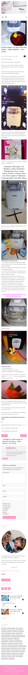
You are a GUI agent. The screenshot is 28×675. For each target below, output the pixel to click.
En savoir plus (14, 567)
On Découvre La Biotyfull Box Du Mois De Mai (16, 610)
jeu (20, 648)
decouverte (18, 641)
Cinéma (22, 671)
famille (4, 646)
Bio (10, 671)
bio (3, 633)
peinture (9, 653)
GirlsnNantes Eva (11, 448)
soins (13, 656)
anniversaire (11, 628)
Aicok (2, 68)
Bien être (17, 670)
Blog (3, 54)
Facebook (24, 425)
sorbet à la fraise (11, 376)
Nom (4, 485)
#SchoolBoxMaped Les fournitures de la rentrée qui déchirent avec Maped (24, 435)
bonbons (8, 633)
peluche (15, 653)
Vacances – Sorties (16, 671)
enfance (4, 643)
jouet (8, 651)
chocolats (5, 641)
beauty (9, 631)
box (13, 633)
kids (13, 651)
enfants (16, 643)
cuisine (11, 641)
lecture (18, 651)
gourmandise (22, 646)
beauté (15, 631)
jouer (3, 651)
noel (3, 653)
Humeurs (23, 670)
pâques (4, 656)
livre (23, 651)
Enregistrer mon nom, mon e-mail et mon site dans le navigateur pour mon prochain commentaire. (6, 509)
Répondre (5, 458)
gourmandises (6, 648)
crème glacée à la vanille (8, 227)
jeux (24, 648)
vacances (11, 658)
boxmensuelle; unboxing (17, 636)
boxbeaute (19, 633)
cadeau (4, 638)
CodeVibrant (18, 668)
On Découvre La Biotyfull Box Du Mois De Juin (16, 597)
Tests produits (12, 54)
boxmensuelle (5, 636)
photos (21, 653)
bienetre (21, 631)
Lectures (13, 673)
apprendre (19, 628)
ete (21, 643)
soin (9, 656)
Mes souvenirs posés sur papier (8, 604)
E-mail (4, 491)
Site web (5, 496)
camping (10, 638)
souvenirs (19, 656)
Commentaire (6, 472)
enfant (10, 643)
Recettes (7, 54)
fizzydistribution (12, 646)
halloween (14, 648)
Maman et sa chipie (14, 56)
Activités (12, 670)
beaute (4, 631)
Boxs (17, 673)
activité (4, 628)
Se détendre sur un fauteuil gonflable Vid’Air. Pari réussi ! (5, 435)
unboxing (4, 658)
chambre (16, 638)
